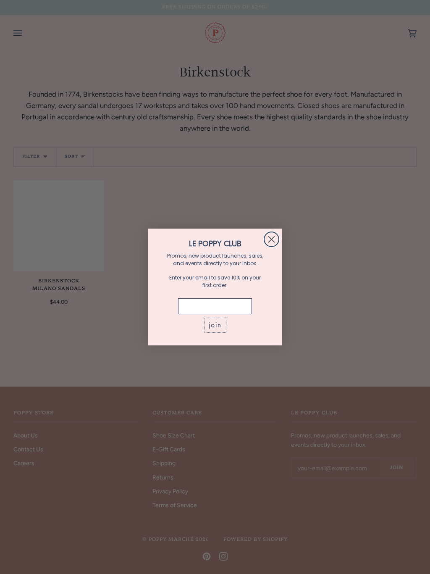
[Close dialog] (271, 239)
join (215, 325)
